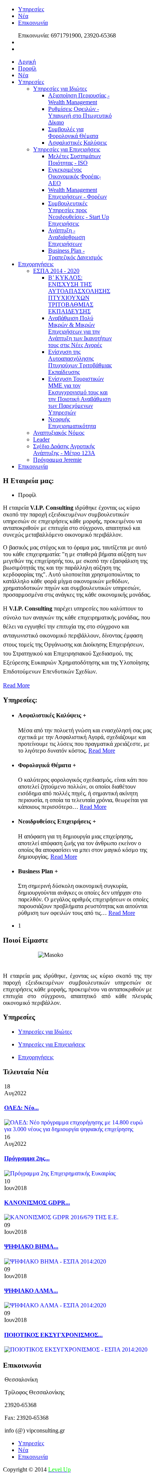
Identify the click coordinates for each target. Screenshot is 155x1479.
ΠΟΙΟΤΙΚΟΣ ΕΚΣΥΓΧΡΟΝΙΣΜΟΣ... (53, 1335)
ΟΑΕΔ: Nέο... (21, 1108)
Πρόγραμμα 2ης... (27, 1158)
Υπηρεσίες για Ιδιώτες (45, 1031)
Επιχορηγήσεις (35, 1057)
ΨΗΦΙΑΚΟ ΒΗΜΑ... (31, 1246)
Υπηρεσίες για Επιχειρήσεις (51, 1044)
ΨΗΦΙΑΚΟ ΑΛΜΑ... (31, 1290)
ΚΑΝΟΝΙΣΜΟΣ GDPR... (37, 1202)
